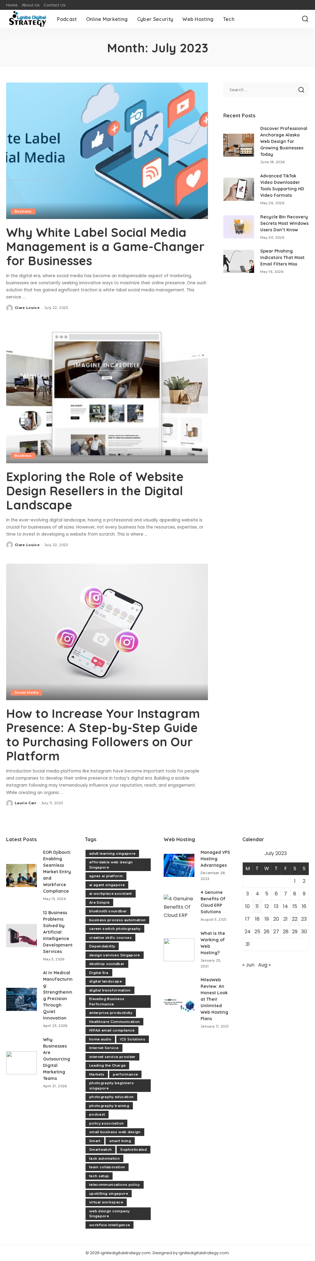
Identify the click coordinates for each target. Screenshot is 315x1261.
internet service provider (112, 1057)
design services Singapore (114, 955)
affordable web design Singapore (111, 865)
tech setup (99, 1176)
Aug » (264, 964)
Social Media (26, 692)
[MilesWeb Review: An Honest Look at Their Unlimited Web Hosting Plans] (179, 1003)
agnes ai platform (106, 876)
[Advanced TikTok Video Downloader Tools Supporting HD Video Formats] (238, 189)
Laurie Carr (26, 803)
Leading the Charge (107, 1065)
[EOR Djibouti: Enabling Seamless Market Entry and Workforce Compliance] (21, 875)
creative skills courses (110, 937)
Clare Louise (27, 308)
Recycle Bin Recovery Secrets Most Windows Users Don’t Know (284, 223)
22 (294, 918)
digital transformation (110, 990)
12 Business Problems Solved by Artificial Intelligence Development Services (58, 932)
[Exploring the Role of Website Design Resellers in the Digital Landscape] (107, 395)
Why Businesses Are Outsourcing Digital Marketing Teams (56, 1059)
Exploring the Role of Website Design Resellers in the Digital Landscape (95, 491)
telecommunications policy (114, 1184)
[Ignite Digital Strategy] (27, 19)
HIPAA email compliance (112, 1030)
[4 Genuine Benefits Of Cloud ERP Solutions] (179, 906)
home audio (100, 1039)
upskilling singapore (108, 1193)
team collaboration (107, 1167)
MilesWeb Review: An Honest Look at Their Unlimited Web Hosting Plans (214, 999)
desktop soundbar (107, 964)
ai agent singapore (107, 885)
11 (257, 906)
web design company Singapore (109, 1213)
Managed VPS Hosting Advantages (215, 858)
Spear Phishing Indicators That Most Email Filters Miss (282, 257)
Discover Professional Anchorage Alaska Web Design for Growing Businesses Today (283, 141)
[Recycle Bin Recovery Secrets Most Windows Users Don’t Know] (238, 226)
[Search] (305, 19)
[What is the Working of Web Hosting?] (179, 949)
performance (125, 1074)
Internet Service (104, 1048)
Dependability (102, 946)
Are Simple (99, 902)
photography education (111, 1097)
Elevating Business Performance (106, 1001)
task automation (104, 1158)
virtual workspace (106, 1202)
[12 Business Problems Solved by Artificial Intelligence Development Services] (21, 935)
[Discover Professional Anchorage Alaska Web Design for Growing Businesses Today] (238, 145)
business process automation (117, 920)
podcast (97, 1114)
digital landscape (105, 981)
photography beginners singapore (111, 1085)
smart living (120, 1141)
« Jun (248, 964)
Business (23, 211)
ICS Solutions (132, 1039)
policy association (106, 1123)
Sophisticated (133, 1149)
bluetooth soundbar (108, 911)
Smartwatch (100, 1149)
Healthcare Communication (114, 1022)
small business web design (115, 1132)
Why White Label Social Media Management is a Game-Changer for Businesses (105, 246)
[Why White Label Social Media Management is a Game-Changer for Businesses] (107, 151)
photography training (109, 1106)
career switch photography (115, 928)
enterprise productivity (110, 1013)
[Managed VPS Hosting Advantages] (179, 865)
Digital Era (99, 973)
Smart (95, 1141)
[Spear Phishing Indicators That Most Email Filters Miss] (238, 261)
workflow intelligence (109, 1225)
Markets (96, 1074)
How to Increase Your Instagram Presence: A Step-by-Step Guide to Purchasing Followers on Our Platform (103, 735)
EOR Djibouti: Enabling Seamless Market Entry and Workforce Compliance (57, 871)
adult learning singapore (112, 853)
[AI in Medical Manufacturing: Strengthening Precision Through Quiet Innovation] (21, 999)
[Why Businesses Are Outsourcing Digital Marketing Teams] (21, 1062)
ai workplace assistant (110, 893)
